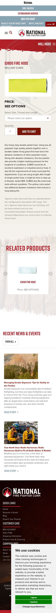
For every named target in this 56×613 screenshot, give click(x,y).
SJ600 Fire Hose (28, 282)
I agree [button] (33, 597)
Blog (5, 516)
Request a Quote (10, 513)
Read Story (10, 412)
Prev (5, 274)
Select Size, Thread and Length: (21, 112)
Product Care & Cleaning (14, 539)
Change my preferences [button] (33, 606)
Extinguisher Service (28, 13)
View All (9, 342)
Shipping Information (12, 536)
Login (48, 24)
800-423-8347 (28, 19)
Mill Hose (44, 44)
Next (50, 274)
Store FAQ (7, 533)
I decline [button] (34, 602)
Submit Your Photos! (12, 519)
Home (5, 509)
